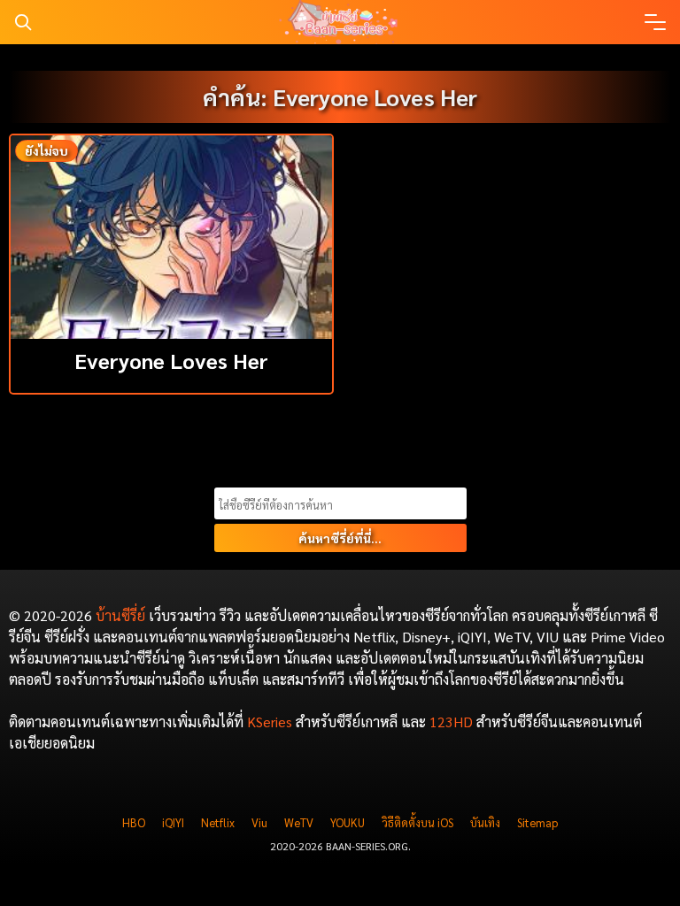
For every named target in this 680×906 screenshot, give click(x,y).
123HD (451, 721)
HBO (133, 822)
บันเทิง (485, 822)
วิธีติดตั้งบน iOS (417, 822)
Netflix (218, 822)
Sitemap (537, 822)
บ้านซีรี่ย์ (120, 615)
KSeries (269, 721)
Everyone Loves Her (171, 360)
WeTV (298, 822)
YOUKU (347, 822)
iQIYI (173, 822)
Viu (259, 822)
